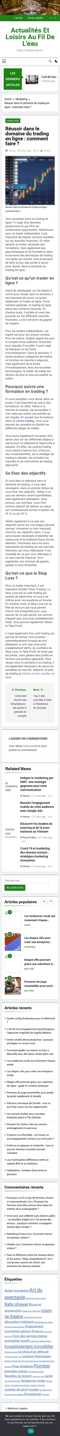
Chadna (11, 1244)
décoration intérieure (19, 1322)
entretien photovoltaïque (14, 1327)
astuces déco (40, 1298)
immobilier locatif (17, 1341)
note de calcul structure (28, 1361)
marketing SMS (11, 1357)
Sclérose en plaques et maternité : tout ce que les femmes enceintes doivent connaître (30, 1149)
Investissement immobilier (28, 1346)
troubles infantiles (37, 1385)
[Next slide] (56, 18)
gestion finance (31, 1331)
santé (48, 1376)
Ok (30, 1431)
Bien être (29, 947)
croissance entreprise (33, 1317)
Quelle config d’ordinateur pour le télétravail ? (36, 986)
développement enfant (43, 1322)
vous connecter (32, 746)
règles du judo (38, 1376)
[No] (56, 1424)
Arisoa (12, 150)
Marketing (12, 120)
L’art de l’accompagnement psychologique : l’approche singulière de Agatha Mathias (26, 18)
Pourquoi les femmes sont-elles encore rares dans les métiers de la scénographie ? (29, 1205)
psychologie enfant (36, 1372)
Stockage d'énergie (12, 1381)
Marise (26, 795)
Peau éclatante (22, 1366)
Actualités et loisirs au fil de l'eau (30, 36)
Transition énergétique (19, 1385)
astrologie (30, 1298)
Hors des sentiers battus (29, 1336)
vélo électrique (46, 1390)
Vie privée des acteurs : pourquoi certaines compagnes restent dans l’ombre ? (29, 1223)
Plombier (42, 1366)
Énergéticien (33, 1394)
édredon (46, 1395)
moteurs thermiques (36, 1356)
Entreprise (30, 925)
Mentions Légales (18, 1408)
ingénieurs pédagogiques (40, 1341)
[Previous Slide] (50, 18)
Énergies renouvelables (14, 1395)
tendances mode (33, 1381)
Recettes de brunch (18, 1376)
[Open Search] (50, 61)
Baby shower (16, 1304)
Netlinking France (16, 1233)
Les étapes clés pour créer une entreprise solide (37, 920)
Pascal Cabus (29, 837)
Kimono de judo (10, 1352)
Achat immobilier (16, 1291)
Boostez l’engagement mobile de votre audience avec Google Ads (37, 806)
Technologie (31, 990)
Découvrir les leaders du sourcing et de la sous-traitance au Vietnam (36, 827)
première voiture (15, 1371)
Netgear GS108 (10, 1361)
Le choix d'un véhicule (33, 1352)
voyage (34, 1389)
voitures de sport (16, 1389)
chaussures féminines (31, 1311)
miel (20, 1357)
